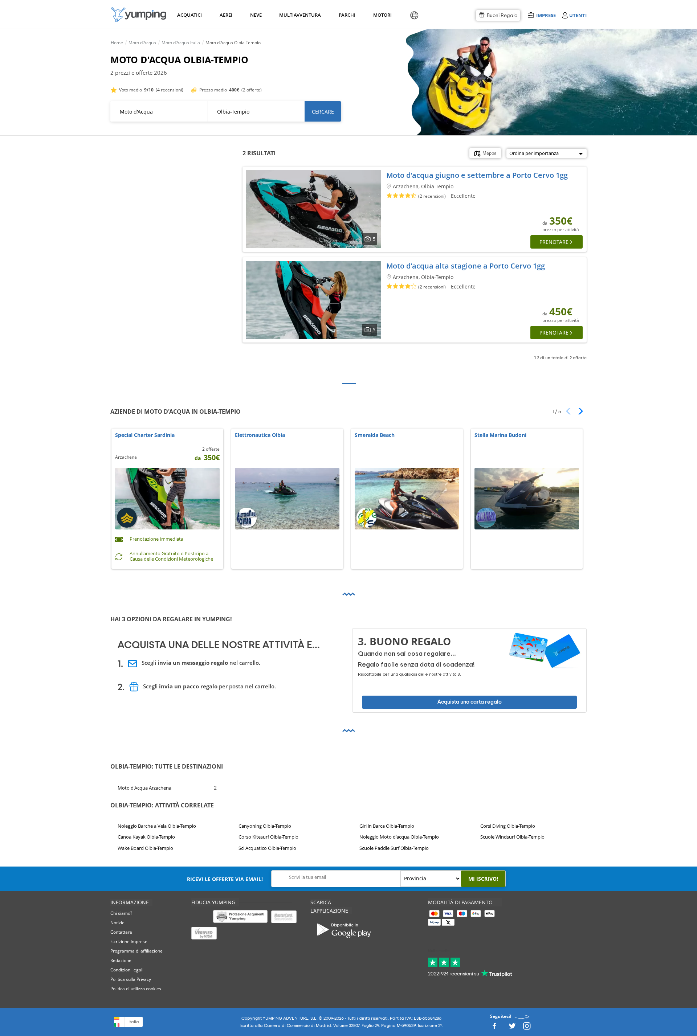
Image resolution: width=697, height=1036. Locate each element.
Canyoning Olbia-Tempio (265, 826)
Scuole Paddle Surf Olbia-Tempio (394, 848)
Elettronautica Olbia (260, 435)
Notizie (117, 923)
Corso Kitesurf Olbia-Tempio (268, 837)
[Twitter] (512, 1027)
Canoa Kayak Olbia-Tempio (146, 837)
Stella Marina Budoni (500, 435)
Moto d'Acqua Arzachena (144, 787)
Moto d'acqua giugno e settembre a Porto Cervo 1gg (477, 175)
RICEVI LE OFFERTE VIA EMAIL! (225, 879)
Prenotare (553, 241)
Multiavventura (298, 15)
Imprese (545, 15)
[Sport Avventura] (138, 14)
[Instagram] (527, 1027)
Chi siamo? (121, 913)
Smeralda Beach (375, 435)
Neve (256, 15)
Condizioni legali (126, 970)
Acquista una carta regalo (469, 702)
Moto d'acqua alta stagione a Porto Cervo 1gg (465, 266)
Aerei (226, 15)
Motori (382, 15)
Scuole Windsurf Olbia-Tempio (512, 837)
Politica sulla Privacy (130, 979)
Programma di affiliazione (136, 951)
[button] (578, 411)
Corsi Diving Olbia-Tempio (507, 826)
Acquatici (188, 15)
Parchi (347, 15)
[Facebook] (494, 1027)
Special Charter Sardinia (145, 435)
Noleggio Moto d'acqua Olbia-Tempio (399, 837)
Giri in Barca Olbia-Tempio (386, 826)
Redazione (120, 960)
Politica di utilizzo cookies (135, 989)
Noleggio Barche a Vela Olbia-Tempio (157, 826)
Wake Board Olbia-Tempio (145, 848)
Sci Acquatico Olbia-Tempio (267, 848)
